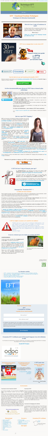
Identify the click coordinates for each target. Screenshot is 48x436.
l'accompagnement (7, 152)
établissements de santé (18, 152)
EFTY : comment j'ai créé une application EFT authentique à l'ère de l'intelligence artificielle (20, 273)
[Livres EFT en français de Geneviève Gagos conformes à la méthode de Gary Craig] (29, 72)
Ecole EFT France (24, 343)
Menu (24, 12)
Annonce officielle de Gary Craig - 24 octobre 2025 (13, 277)
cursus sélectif (42, 210)
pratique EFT (19, 123)
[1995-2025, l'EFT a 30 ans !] (9, 61)
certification (30, 210)
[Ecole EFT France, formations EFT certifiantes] (39, 425)
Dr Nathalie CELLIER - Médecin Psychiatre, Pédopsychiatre (25, 374)
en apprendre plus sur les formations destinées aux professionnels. (32, 180)
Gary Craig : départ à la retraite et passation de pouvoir (14, 276)
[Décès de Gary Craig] (12, 37)
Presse (4, 427)
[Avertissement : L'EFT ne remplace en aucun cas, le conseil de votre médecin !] (7, 230)
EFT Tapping (16, 137)
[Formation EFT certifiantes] (24, 352)
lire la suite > (29, 375)
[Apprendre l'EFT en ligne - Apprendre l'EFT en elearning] (7, 72)
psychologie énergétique (7, 120)
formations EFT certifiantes (22, 215)
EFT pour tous (21, 141)
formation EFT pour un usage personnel (27, 147)
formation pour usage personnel (19, 145)
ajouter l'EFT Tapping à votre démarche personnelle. (32, 172)
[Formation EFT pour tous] (31, 185)
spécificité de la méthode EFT (16, 127)
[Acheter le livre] (7, 100)
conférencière (4, 132)
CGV (4, 428)
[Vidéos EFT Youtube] (41, 73)
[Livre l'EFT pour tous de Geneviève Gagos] (39, 379)
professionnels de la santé (38, 151)
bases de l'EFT (11, 142)
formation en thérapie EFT (24, 151)
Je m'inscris (24, 330)
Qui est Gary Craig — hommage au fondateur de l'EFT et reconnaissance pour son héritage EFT (21, 274)
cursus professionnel (18, 150)
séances (4, 127)
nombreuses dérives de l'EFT (17, 242)
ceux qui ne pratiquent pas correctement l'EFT (13, 247)
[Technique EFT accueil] (24, 10)
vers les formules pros (41, 149)
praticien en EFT (9, 128)
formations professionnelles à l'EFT (25, 79)
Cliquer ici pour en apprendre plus (22, 110)
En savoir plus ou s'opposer (43, 0)
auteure (25, 131)
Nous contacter (5, 429)
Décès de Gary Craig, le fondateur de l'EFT (11, 275)
